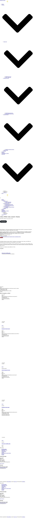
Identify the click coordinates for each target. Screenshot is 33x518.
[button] (17, 23)
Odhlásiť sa (5, 192)
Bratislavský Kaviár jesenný (6, 328)
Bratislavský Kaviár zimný (5, 407)
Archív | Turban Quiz (8, 77)
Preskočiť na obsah (2, 0)
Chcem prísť (3, 221)
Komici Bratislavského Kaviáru (9, 113)
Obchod (3, 209)
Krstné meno (1, 234)
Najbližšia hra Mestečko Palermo (9, 149)
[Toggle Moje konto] (5, 211)
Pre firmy (3, 489)
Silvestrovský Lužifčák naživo (6, 443)
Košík (2, 193)
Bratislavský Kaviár (4, 485)
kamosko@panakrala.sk (3, 467)
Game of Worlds (5, 150)
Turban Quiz (3, 450)
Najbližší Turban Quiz (8, 76)
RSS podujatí (2, 463)
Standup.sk (3, 152)
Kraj (0, 235)
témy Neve (15, 481)
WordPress (23, 481)
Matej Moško (9, 481)
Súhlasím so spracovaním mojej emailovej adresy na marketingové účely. (11, 236)
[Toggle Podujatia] (4, 200)
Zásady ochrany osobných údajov (6, 453)
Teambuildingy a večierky (5, 153)
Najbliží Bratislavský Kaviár (9, 204)
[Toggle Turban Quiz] (7, 201)
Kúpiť (2, 325)
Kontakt (3, 454)
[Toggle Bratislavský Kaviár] (9, 203)
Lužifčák (4, 208)
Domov (3, 4)
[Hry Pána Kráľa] (4, 2)
